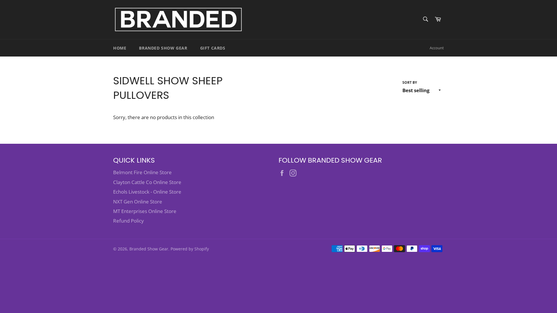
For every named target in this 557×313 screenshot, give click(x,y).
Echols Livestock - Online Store (147, 191)
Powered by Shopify (190, 249)
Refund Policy (128, 220)
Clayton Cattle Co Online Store (147, 182)
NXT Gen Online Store (137, 201)
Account (437, 47)
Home (119, 48)
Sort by (409, 82)
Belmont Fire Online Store (142, 172)
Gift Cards (212, 48)
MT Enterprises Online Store (144, 211)
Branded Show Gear (163, 48)
